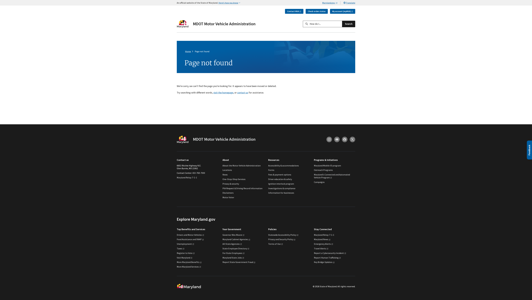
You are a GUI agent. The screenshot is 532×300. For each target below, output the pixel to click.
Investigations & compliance (281, 188)
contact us (242, 92)
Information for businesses (281, 192)
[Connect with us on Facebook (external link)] (344, 139)
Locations (227, 170)
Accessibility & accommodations (283, 165)
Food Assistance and (189, 239)
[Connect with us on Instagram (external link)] (329, 139)
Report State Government (237, 262)
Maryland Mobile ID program (327, 165)
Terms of (274, 243)
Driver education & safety (280, 179)
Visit (183, 257)
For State (232, 253)
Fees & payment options (279, 174)
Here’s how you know (228, 2)
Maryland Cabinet (235, 239)
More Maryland (188, 262)
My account (341, 11)
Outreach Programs (323, 170)
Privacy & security (230, 183)
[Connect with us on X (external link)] (352, 139)
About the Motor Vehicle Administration (241, 165)
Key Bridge (323, 262)
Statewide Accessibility (282, 234)
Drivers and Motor (189, 234)
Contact (293, 11)
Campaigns (319, 182)
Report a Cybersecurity (329, 253)
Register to (184, 253)
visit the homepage (223, 92)
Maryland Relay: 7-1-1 (187, 177)
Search (348, 23)
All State (231, 243)
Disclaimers (228, 192)
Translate (350, 2)
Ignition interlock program (281, 183)
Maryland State (232, 257)
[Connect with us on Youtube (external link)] (337, 139)
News (225, 174)
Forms (271, 170)
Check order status (317, 11)
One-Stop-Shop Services (233, 179)
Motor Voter (228, 197)
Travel (320, 248)
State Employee (234, 248)
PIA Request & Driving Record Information (242, 188)
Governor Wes (232, 234)
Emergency (322, 243)
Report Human (326, 257)
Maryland (321, 239)
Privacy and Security (280, 239)
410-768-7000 (198, 173)
